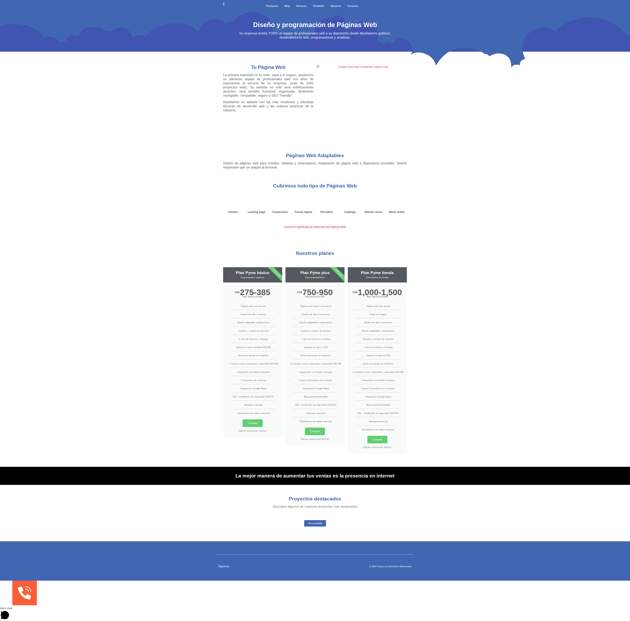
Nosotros (336, 6)
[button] (315, 613)
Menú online (397, 212)
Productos (272, 6)
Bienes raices (373, 212)
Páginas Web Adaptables (315, 155)
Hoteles (233, 212)
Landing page (256, 212)
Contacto (353, 6)
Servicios (301, 6)
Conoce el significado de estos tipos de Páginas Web (315, 226)
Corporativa (280, 212)
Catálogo (350, 212)
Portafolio (318, 6)
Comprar (253, 423)
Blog (287, 6)
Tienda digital (303, 212)
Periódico (326, 212)
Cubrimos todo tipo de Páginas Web (315, 185)
